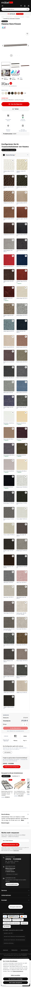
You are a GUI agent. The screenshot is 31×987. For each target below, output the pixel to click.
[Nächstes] (28, 45)
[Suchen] (27, 9)
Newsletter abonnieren (9, 844)
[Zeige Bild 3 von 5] (15, 55)
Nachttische (16, 776)
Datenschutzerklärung (18, 971)
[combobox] (14, 9)
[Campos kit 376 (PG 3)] (15, 93)
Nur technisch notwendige (15, 979)
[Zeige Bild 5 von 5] (20, 55)
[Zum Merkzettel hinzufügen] (27, 33)
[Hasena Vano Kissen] (15, 45)
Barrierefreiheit (24, 950)
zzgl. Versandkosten (13, 85)
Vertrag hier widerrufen (15, 906)
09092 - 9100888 (8, 763)
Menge (4, 724)
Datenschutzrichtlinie (5, 848)
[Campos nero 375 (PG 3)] (12, 93)
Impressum (5, 950)
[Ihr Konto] (25, 5)
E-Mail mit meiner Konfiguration (11, 766)
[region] (15, 53)
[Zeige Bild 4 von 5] (17, 55)
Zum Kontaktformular (12, 884)
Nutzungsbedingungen (17, 848)
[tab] (15, 817)
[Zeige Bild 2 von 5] (13, 55)
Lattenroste (6, 776)
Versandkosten (23, 953)
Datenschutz (16, 850)
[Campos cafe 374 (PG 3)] (9, 93)
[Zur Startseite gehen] (8, 2)
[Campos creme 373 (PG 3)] (6, 93)
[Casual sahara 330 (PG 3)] (18, 93)
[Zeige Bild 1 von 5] (11, 55)
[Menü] (2, 5)
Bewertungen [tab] (5, 823)
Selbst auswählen (15, 975)
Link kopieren (7, 752)
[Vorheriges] (2, 45)
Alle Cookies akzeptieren (15, 982)
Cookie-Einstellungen (23, 957)
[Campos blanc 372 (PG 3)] (2, 93)
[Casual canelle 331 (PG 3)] (21, 93)
